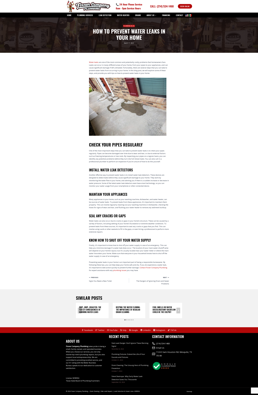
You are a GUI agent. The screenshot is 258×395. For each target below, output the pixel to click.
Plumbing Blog (129, 26)
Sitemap (189, 391)
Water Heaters (123, 15)
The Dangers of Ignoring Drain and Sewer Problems (152, 280)
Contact (179, 15)
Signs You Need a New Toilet (100, 279)
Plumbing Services (85, 15)
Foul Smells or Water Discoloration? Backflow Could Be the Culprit (164, 310)
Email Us (160, 347)
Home (69, 15)
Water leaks (93, 62)
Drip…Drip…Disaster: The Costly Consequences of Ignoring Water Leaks (90, 310)
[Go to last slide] (80, 310)
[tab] (124, 319)
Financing (166, 15)
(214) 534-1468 (163, 343)
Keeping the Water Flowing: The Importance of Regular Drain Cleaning (128, 310)
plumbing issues (119, 270)
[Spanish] (190, 15)
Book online (185, 6)
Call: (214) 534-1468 (162, 6)
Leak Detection (105, 15)
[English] (187, 15)
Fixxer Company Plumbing (156, 267)
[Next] (178, 310)
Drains (138, 15)
